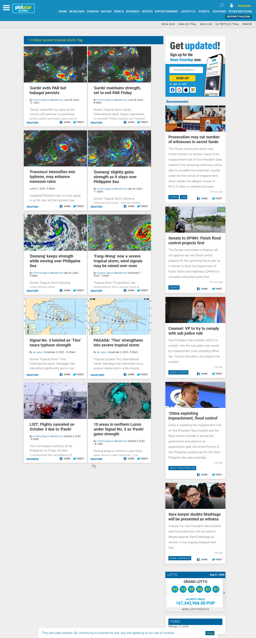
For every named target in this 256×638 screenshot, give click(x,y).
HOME (63, 11)
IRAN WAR (206, 24)
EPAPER (247, 24)
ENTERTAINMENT (166, 11)
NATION (106, 11)
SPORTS (147, 11)
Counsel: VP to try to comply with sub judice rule (193, 331)
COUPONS (219, 11)
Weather (32, 122)
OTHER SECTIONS (240, 11)
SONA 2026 (168, 24)
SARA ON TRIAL (187, 24)
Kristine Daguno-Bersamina (47, 100)
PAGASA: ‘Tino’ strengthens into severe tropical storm (118, 342)
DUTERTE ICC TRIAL (227, 24)
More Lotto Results (195, 609)
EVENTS (204, 11)
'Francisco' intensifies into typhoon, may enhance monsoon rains (52, 176)
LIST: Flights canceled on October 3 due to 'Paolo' (52, 427)
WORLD (119, 11)
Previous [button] (166, 592)
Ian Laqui (37, 352)
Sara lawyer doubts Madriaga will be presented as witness (194, 516)
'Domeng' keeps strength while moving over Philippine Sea (55, 261)
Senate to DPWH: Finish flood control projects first (194, 240)
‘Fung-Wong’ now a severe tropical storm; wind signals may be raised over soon (118, 261)
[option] (195, 592)
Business (33, 459)
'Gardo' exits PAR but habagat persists (48, 90)
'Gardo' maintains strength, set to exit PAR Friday (117, 90)
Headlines (97, 374)
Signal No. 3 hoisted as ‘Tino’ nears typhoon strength (55, 342)
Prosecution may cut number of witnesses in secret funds (194, 139)
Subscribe (244, 5)
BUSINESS (132, 11)
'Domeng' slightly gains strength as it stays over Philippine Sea (115, 177)
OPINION (93, 11)
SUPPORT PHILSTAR (238, 16)
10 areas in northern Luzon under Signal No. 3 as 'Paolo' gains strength (119, 429)
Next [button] (224, 592)
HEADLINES (76, 11)
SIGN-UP (182, 78)
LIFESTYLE (188, 11)
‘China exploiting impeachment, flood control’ (193, 416)
